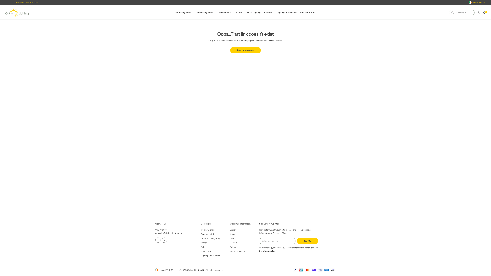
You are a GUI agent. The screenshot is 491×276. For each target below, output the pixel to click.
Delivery (233, 242)
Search (233, 230)
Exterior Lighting (208, 234)
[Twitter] (164, 240)
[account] (479, 12)
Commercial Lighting (210, 238)
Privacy (233, 247)
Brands (204, 242)
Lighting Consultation (210, 255)
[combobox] (462, 12)
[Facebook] (157, 240)
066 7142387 (161, 230)
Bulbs (203, 247)
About (233, 234)
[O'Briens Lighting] (17, 12)
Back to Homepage (245, 50)
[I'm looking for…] (452, 12)
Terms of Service (237, 251)
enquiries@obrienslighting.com (169, 233)
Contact (233, 238)
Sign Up (307, 241)
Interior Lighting (208, 230)
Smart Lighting (207, 251)
